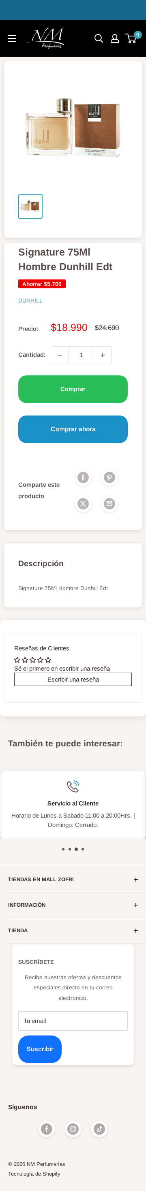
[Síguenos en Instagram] (73, 1129)
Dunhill (30, 300)
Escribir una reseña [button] (73, 679)
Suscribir (40, 1049)
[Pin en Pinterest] (109, 477)
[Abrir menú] (12, 38)
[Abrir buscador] (98, 38)
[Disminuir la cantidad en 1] (59, 355)
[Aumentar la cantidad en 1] (102, 355)
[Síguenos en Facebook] (46, 1129)
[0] (131, 38)
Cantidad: (32, 354)
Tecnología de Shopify (34, 1174)
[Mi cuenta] (115, 38)
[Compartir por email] (109, 503)
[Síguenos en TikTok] (99, 1129)
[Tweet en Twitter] (83, 503)
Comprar (73, 389)
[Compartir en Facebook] (83, 477)
